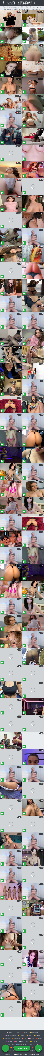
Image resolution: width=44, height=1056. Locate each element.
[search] (38, 1048)
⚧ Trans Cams (9, 1044)
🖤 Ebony (17, 1032)
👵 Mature (21, 1035)
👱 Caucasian (33, 1032)
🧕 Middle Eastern (10, 1035)
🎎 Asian (9, 1032)
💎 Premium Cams (22, 1044)
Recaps (25, 1054)
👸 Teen (29, 1035)
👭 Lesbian (9, 1041)
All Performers (31, 1054)
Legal (37, 1054)
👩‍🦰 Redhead (16, 1038)
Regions (16, 1054)
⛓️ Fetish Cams (34, 1044)
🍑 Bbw (24, 1038)
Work (20, 1054)
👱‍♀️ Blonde (36, 1035)
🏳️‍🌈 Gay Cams (34, 1041)
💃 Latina (24, 1032)
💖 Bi (15, 1041)
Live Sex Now (22, 1048)
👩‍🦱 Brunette (6, 1038)
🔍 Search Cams (32, 1050)
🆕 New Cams (23, 1041)
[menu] (5, 1048)
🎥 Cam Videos (11, 1050)
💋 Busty (39, 1038)
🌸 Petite (31, 1038)
